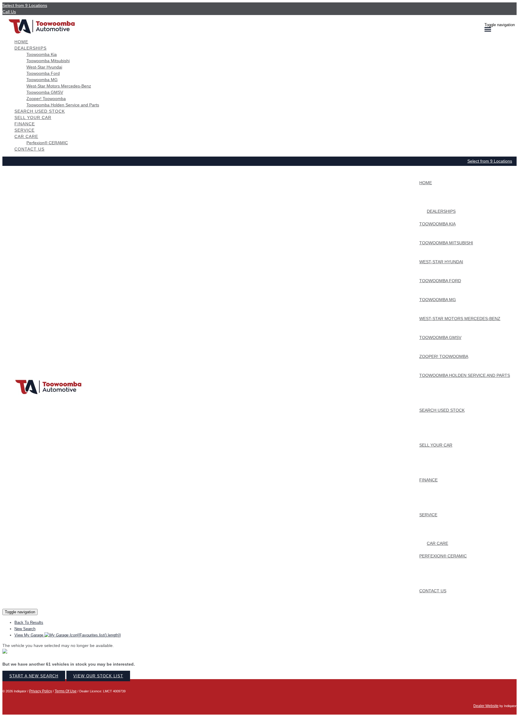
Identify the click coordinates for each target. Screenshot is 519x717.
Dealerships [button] (30, 48)
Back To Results (28, 622)
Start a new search (33, 676)
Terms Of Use (66, 691)
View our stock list (98, 676)
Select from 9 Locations (24, 5)
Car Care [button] (26, 136)
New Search (24, 629)
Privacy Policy (40, 691)
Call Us (9, 11)
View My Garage (67, 635)
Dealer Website (486, 706)
